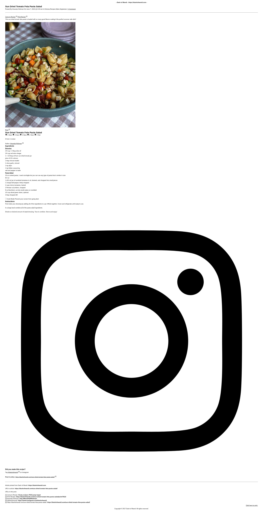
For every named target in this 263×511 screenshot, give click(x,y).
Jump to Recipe (10, 17)
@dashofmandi (13, 472)
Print (6, 130)
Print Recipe (22, 17)
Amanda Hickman (16, 143)
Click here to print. (252, 505)
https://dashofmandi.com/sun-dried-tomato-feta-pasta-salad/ (35, 477)
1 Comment (72, 9)
